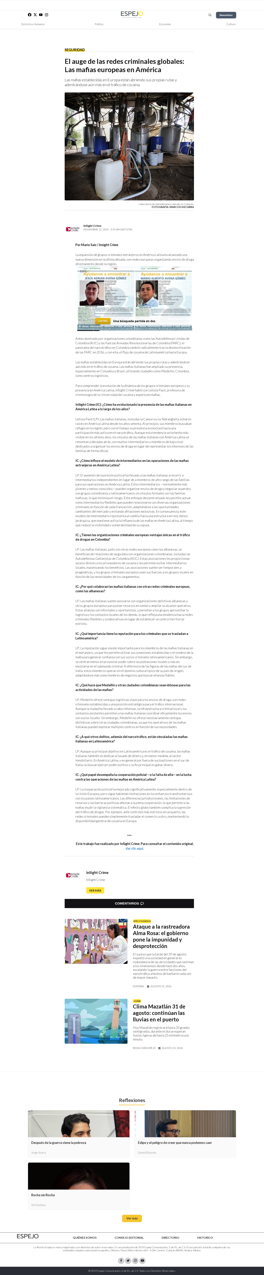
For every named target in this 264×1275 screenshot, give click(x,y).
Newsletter (226, 15)
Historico (205, 1237)
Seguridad (75, 49)
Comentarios (127, 903)
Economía (165, 24)
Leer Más (103, 320)
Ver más (95, 890)
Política (99, 24)
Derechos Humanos (33, 24)
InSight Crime (97, 872)
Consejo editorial (129, 1237)
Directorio (170, 1237)
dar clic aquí (134, 848)
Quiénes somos (85, 1237)
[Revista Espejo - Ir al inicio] (28, 1236)
